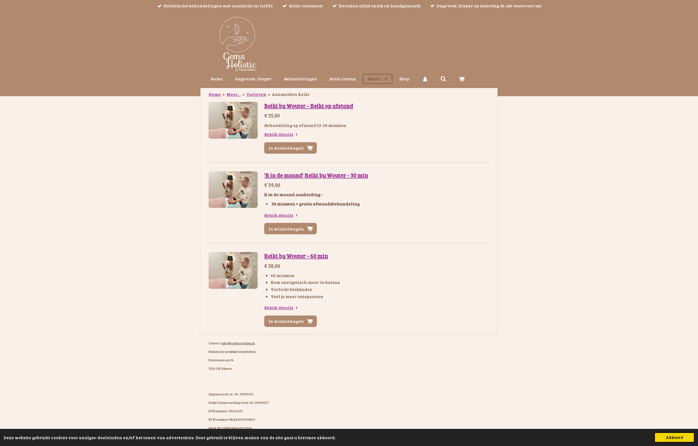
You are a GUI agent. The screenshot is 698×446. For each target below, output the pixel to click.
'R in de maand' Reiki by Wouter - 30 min (316, 175)
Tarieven (256, 94)
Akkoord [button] (674, 437)
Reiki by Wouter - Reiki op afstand (308, 106)
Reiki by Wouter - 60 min (296, 256)
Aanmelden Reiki (290, 94)
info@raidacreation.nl (238, 343)
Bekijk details (278, 134)
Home (215, 94)
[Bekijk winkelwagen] (461, 79)
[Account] (424, 79)
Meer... (234, 94)
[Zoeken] (443, 79)
